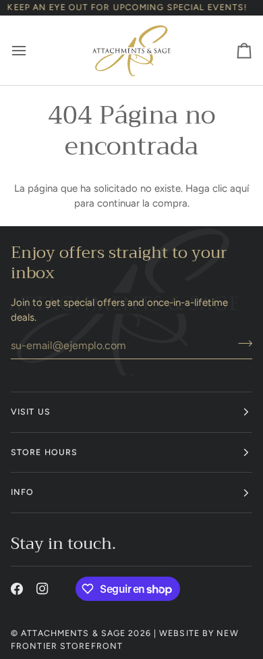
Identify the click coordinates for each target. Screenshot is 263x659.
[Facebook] (17, 589)
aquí (239, 188)
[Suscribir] (241, 343)
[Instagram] (42, 589)
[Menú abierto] (31, 50)
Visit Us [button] (31, 411)
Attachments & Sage (73, 633)
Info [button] (22, 492)
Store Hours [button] (44, 452)
